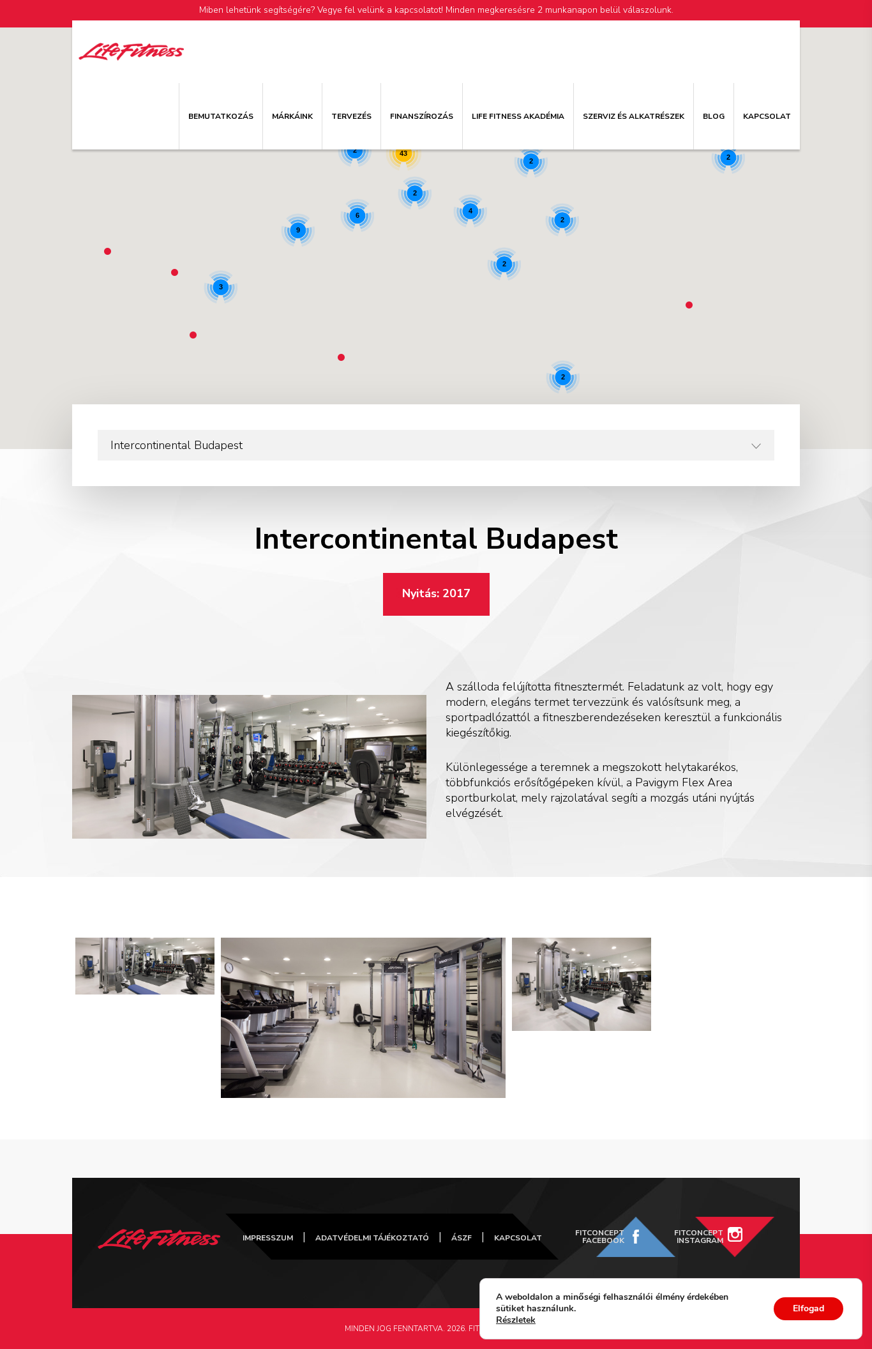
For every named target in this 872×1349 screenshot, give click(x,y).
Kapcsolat (767, 116)
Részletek (516, 1320)
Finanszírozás (421, 116)
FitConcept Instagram (698, 1237)
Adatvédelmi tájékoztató (372, 1238)
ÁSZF (461, 1238)
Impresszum (268, 1238)
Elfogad (808, 1308)
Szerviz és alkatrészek (633, 116)
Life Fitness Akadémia (518, 116)
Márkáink (292, 116)
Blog (714, 116)
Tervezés (351, 116)
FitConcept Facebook (599, 1237)
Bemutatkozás (220, 116)
